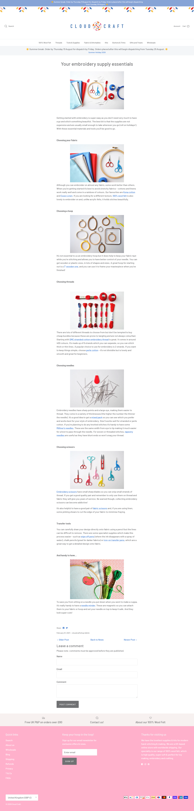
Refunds (10, 763)
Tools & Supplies (73, 42)
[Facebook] (142, 764)
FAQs (8, 778)
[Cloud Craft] (97, 26)
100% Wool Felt (45, 42)
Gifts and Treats (136, 42)
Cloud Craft (16, 804)
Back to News (97, 639)
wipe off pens (88, 536)
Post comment (68, 704)
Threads (58, 42)
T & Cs (9, 773)
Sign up (69, 761)
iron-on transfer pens (114, 540)
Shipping (10, 759)
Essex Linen (67, 195)
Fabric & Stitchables (92, 42)
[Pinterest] (148, 764)
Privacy (9, 768)
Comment (61, 682)
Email (59, 669)
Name (59, 656)
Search (9, 740)
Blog (8, 754)
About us (10, 745)
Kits (106, 42)
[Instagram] (145, 764)
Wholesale (151, 42)
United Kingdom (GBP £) (19, 797)
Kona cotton (129, 192)
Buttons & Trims (118, 42)
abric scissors (100, 508)
